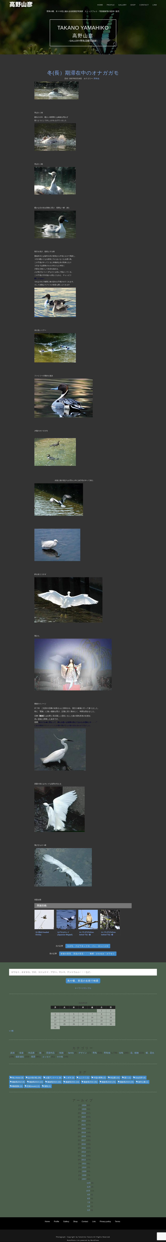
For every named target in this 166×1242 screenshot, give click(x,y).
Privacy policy (105, 1221)
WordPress (95, 1240)
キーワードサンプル (83, 988)
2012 (84, 1160)
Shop (133, 5)
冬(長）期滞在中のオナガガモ (83, 73)
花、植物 (134, 1053)
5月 (88, 1210)
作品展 (31, 1053)
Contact (144, 5)
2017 (84, 1140)
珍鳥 (121, 1053)
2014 (84, 1152)
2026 (84, 1105)
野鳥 (95, 1053)
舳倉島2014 (54, 1082)
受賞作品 (50, 1053)
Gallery (122, 5)
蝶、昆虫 (150, 1053)
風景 (33, 1057)
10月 (88, 1191)
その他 (60, 1057)
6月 (88, 1206)
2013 (84, 1156)
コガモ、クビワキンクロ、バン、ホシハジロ (88, 946)
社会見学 (140, 1078)
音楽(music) (33, 1086)
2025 (84, 1109)
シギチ (70, 1078)
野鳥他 (96, 78)
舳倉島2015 (72, 1082)
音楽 (21, 1053)
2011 (84, 1163)
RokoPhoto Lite (73, 1240)
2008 (84, 1175)
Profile (111, 5)
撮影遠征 (20, 1057)
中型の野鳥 (100, 1078)
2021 (84, 1125)
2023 (84, 1117)
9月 (88, 1195)
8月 (88, 1198)
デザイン (82, 1053)
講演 (12, 1053)
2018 (84, 1136)
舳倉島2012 (18, 1082)
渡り (127, 1078)
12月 (89, 1183)
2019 (84, 1132)
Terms (117, 1221)
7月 (88, 1202)
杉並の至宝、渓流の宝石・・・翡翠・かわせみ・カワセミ (88, 953)
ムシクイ (84, 1078)
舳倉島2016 (90, 1082)
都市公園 (143, 1082)
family (71, 1053)
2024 (84, 1113)
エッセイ (46, 1057)
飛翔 (47, 1086)
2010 (84, 1167)
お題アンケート (53, 1078)
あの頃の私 (34, 1078)
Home (100, 5)
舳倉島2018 (108, 1082)
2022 (84, 1121)
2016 (84, 1144)
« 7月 (11, 1031)
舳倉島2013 (36, 1082)
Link (155, 5)
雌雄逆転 (17, 1086)
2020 (84, 1128)
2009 (84, 1171)
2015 (84, 1148)
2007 (84, 1179)
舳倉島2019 (127, 1082)
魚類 (61, 1053)
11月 (89, 1187)
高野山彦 (83, 35)
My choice (17, 1078)
